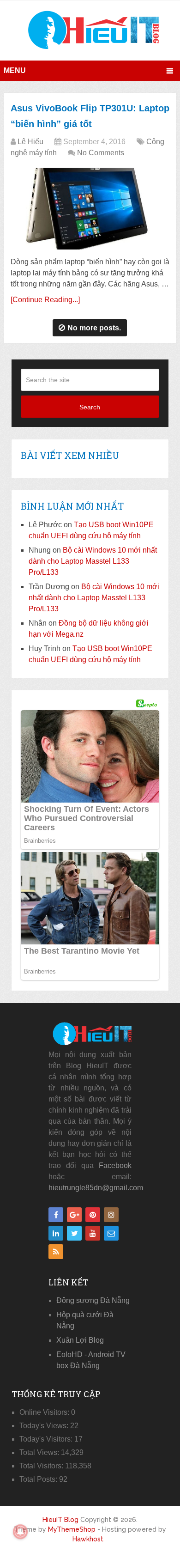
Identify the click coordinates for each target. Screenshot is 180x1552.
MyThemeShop (72, 1529)
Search (89, 407)
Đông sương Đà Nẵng (93, 1300)
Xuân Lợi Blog (80, 1340)
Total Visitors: (42, 1466)
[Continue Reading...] (45, 300)
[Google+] (74, 1214)
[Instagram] (111, 1214)
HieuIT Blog (60, 1519)
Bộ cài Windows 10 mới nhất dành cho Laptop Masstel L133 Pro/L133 (93, 561)
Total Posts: (39, 1479)
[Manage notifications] (20, 1531)
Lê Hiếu (30, 142)
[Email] (111, 1233)
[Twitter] (74, 1233)
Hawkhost (87, 1539)
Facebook (115, 1165)
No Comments (100, 153)
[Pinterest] (92, 1214)
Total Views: (40, 1452)
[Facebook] (55, 1214)
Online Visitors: (45, 1412)
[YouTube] (92, 1233)
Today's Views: (44, 1426)
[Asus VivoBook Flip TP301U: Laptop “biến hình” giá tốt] (90, 209)
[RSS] (55, 1251)
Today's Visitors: (46, 1439)
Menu (15, 70)
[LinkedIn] (55, 1233)
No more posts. (94, 328)
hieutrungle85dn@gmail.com (95, 1188)
